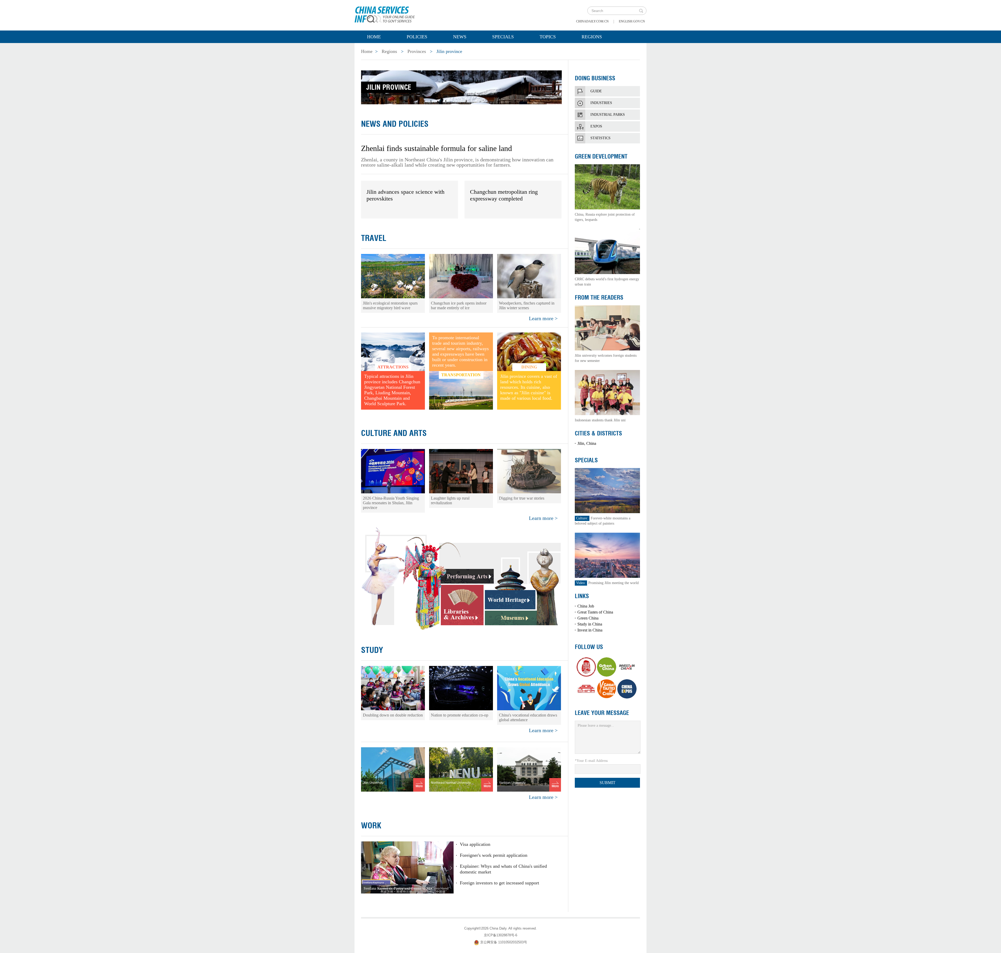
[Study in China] (586, 667)
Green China (588, 618)
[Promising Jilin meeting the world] (607, 555)
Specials (503, 36)
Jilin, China (586, 443)
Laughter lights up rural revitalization (450, 500)
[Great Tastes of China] (606, 689)
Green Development (601, 156)
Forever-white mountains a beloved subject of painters (602, 520)
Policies (417, 36)
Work (371, 825)
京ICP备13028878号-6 (500, 935)
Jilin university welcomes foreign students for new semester (606, 358)
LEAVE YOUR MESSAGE (602, 713)
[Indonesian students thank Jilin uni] (607, 392)
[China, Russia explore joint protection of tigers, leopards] (607, 186)
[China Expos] (627, 689)
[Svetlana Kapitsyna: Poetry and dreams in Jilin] (407, 867)
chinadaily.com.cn (592, 21)
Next (451, 868)
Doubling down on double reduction (393, 715)
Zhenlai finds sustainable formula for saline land (436, 148)
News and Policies (395, 124)
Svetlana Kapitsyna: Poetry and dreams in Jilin (398, 888)
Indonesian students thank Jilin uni (600, 420)
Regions (592, 36)
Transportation (461, 375)
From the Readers (599, 297)
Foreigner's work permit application (493, 855)
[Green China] (606, 667)
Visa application (475, 844)
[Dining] (529, 351)
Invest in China (589, 630)
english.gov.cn (632, 21)
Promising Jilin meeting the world (607, 583)
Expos (596, 126)
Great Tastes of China (595, 612)
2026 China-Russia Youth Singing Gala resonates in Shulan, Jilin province (391, 503)
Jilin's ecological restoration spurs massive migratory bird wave (390, 305)
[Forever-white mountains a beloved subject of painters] (607, 490)
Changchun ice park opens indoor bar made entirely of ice (458, 305)
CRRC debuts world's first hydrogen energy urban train (607, 281)
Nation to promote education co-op (459, 715)
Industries (601, 103)
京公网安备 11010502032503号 (503, 942)
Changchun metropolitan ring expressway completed (504, 195)
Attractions (392, 367)
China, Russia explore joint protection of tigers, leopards (605, 217)
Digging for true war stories (521, 498)
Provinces (416, 51)
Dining (529, 367)
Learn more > (543, 318)
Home (374, 36)
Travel (373, 238)
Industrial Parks (607, 115)
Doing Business (595, 78)
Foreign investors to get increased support (499, 882)
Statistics (600, 138)
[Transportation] (461, 390)
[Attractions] (393, 351)
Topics (548, 36)
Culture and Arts (394, 433)
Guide (596, 91)
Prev (364, 868)
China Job (585, 606)
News (459, 36)
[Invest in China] (627, 667)
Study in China (589, 624)
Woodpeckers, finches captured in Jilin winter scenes (526, 305)
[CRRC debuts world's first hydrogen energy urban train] (607, 251)
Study (372, 650)
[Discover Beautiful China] (586, 689)
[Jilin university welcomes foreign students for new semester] (607, 327)
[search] (641, 11)
